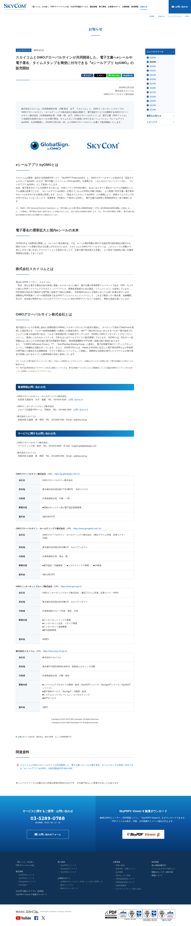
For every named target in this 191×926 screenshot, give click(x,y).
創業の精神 (120, 865)
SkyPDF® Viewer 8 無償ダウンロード (31, 894)
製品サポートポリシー (69, 888)
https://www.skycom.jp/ (53, 651)
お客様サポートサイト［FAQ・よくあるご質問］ (80, 882)
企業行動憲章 (121, 885)
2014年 (152, 105)
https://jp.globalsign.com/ (66, 474)
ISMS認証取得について (125, 879)
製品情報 (93, 7)
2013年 (152, 109)
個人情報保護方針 (159, 865)
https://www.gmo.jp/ (70, 586)
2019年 (152, 83)
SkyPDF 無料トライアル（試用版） (30, 891)
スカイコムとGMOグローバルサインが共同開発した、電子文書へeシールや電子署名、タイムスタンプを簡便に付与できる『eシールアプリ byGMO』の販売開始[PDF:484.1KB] (76, 767)
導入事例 (102, 7)
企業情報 (125, 7)
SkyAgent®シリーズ (27, 882)
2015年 (152, 101)
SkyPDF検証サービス (79, 7)
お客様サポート (114, 7)
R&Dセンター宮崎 (123, 875)
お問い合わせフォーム (50, 834)
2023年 (152, 66)
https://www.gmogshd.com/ (85, 528)
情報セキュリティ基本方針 (162, 872)
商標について (157, 875)
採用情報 (134, 7)
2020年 (152, 79)
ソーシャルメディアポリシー (163, 869)
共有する (129, 75)
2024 (187, 16)
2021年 (152, 75)
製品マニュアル (66, 885)
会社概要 (119, 872)
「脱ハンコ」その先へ (40, 7)
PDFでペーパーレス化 (60, 7)
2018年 (152, 88)
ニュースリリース (174, 16)
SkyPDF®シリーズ (26, 875)
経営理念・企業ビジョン (126, 869)
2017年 (152, 92)
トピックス (152, 122)
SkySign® (23, 885)
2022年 (152, 70)
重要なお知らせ (154, 115)
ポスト (101, 75)
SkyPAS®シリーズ (26, 878)
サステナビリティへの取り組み (128, 889)
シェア (88, 75)
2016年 (152, 96)
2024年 (152, 62)
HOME (151, 16)
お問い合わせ (181, 6)
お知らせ (143, 7)
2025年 (152, 57)
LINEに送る (115, 75)
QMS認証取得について (125, 882)
